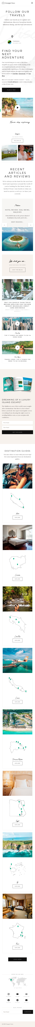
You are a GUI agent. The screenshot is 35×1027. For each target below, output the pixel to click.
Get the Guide (17, 432)
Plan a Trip (11, 89)
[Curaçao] (17, 660)
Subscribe (27, 1011)
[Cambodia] (17, 537)
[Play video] (17, 108)
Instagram (22, 73)
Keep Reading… (17, 222)
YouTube (15, 73)
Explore (17, 517)
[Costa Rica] (17, 598)
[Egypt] (17, 783)
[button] (9, 153)
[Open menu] (32, 3)
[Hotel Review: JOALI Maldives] (17, 239)
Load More (17, 959)
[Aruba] (17, 476)
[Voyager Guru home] (8, 3)
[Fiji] (17, 844)
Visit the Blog (17, 269)
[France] (17, 906)
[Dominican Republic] (17, 721)
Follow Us (17, 140)
